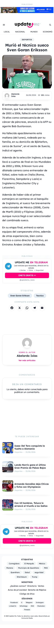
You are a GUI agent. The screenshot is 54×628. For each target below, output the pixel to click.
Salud (27, 572)
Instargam (40, 602)
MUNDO (34, 32)
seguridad (39, 572)
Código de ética (27, 594)
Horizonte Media (27, 618)
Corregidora (14, 563)
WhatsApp (23, 606)
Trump (34, 577)
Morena (9, 568)
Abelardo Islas (15, 95)
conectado (36, 389)
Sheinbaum (22, 577)
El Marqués (29, 563)
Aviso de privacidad (17, 590)
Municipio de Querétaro (28, 568)
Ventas (41, 586)
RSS (32, 606)
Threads (27, 610)
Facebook (14, 602)
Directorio (32, 586)
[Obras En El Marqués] (27, 12)
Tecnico (40, 295)
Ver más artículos (27, 360)
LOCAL (7, 32)
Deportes (27, 40)
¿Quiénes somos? (18, 586)
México (42, 563)
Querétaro (15, 572)
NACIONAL (20, 32)
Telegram (29, 602)
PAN (46, 568)
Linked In (12, 606)
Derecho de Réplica (37, 590)
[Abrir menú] (4, 25)
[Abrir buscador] (50, 25)
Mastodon (41, 606)
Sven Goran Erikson (20, 295)
